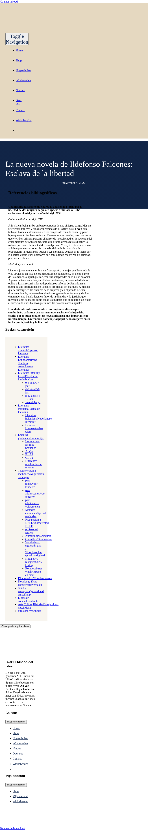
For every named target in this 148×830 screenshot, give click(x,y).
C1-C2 (29, 457)
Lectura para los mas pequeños (32, 444)
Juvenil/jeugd (32, 402)
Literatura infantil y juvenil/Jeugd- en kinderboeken (29, 376)
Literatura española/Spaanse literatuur (28, 350)
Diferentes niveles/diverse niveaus (33, 464)
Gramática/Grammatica (38, 539)
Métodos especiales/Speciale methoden (36, 513)
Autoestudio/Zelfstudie (38, 535)
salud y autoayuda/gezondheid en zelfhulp (31, 591)
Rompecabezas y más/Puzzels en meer (33, 572)
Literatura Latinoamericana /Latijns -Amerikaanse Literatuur (27, 363)
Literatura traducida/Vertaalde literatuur (29, 409)
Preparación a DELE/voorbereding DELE (37, 523)
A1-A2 (29, 451)
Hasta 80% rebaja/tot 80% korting (33, 562)
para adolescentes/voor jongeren (35, 493)
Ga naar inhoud (9, 1)
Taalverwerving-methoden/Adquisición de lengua (31, 474)
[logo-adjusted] (41, 31)
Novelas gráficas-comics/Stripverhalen (30, 583)
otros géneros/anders (29, 610)
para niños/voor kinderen (31, 484)
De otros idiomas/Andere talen (34, 428)
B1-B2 (29, 454)
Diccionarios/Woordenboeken (35, 578)
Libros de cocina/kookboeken (29, 599)
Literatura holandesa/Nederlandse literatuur (38, 418)
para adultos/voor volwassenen (32, 503)
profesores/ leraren (31, 531)
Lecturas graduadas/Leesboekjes (31, 436)
